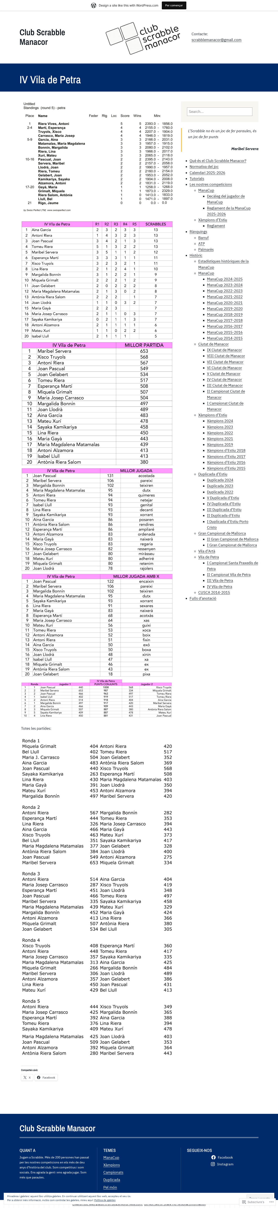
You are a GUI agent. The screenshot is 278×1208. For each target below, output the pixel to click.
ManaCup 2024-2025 (225, 279)
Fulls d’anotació (203, 598)
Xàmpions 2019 (220, 444)
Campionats (113, 1172)
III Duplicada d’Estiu (224, 509)
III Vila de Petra (220, 580)
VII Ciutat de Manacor (225, 362)
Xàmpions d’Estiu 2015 (226, 468)
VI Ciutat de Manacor (224, 367)
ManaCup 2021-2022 (225, 296)
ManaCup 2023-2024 (225, 285)
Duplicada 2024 (220, 480)
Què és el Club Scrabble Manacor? (218, 160)
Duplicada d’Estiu (212, 474)
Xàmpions (111, 1165)
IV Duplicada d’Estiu (224, 503)
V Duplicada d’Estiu (223, 497)
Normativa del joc (204, 166)
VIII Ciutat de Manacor (226, 355)
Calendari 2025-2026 (207, 172)
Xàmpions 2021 (220, 438)
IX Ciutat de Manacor (224, 350)
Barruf (203, 237)
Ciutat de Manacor (213, 344)
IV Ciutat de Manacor (224, 379)
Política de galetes (105, 1200)
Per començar (174, 5)
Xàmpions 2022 (220, 432)
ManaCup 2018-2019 (225, 314)
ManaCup (206, 190)
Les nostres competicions (211, 184)
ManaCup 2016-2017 (225, 326)
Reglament (216, 225)
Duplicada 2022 (220, 492)
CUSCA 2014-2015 (214, 592)
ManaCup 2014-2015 (225, 338)
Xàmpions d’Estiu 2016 (226, 462)
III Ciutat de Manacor (225, 385)
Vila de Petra (208, 557)
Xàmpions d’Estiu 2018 (226, 450)
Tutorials (197, 178)
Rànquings (198, 231)
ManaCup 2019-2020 (225, 308)
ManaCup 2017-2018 (225, 320)
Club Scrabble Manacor (42, 37)
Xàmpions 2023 (220, 427)
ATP (201, 243)
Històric (196, 255)
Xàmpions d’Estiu (212, 220)
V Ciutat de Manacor (223, 373)
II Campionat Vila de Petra (229, 574)
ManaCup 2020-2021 (225, 302)
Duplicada (111, 1179)
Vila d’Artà (206, 551)
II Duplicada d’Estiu (223, 515)
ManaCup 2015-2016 (225, 332)
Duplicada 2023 (220, 486)
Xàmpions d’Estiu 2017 (226, 456)
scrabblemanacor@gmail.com (217, 39)
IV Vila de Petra (219, 586)
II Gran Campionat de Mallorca (232, 539)
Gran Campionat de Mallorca (222, 533)
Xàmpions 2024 (220, 420)
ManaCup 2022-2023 (225, 290)
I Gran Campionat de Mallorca (232, 545)
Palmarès (206, 249)
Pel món (110, 1187)
